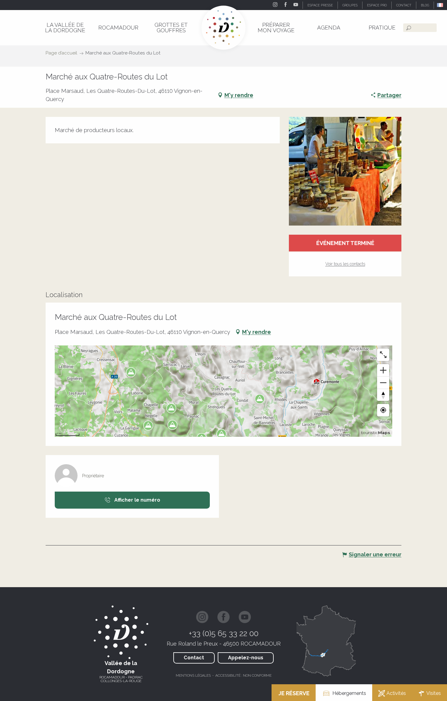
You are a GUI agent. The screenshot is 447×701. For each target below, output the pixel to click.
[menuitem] (65, 27)
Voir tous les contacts (345, 263)
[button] (440, 5)
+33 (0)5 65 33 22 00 (223, 633)
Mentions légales (193, 675)
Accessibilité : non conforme (243, 675)
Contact (194, 658)
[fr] (440, 5)
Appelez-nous (245, 658)
